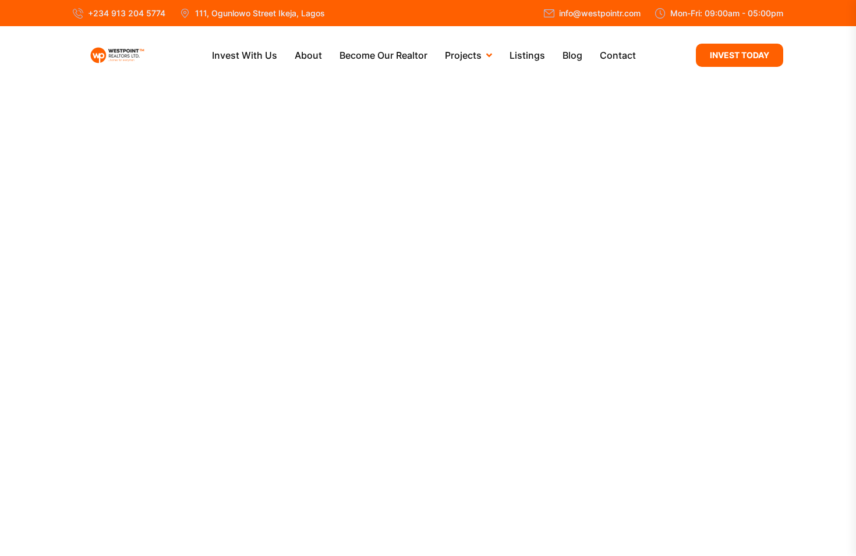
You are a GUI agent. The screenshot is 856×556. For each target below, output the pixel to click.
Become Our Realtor (383, 55)
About (308, 55)
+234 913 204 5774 (126, 13)
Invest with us (244, 55)
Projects (463, 55)
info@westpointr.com (600, 13)
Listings (527, 55)
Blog (572, 55)
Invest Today (739, 55)
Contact (618, 55)
